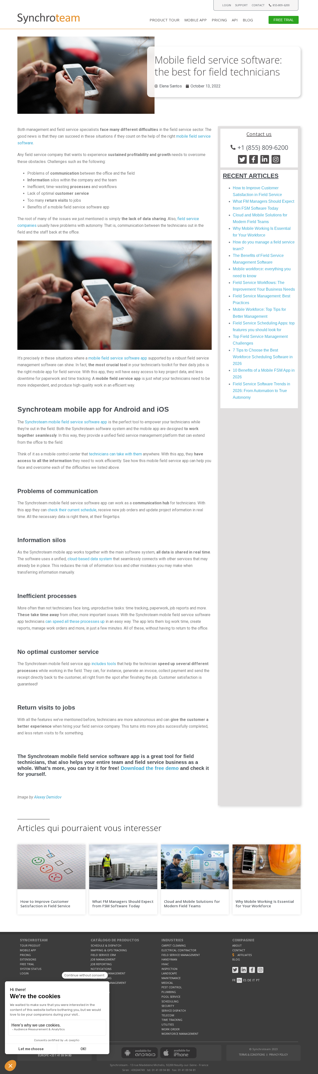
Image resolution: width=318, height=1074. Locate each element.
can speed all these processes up (75, 621)
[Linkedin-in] (264, 159)
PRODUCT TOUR (164, 19)
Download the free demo (150, 768)
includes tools (103, 663)
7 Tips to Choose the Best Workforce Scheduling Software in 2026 (263, 357)
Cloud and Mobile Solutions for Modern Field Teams (192, 903)
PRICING (219, 19)
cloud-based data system (90, 559)
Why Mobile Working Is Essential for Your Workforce (265, 903)
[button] (284, 20)
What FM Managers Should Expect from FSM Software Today (123, 903)
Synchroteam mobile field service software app (66, 422)
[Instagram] (276, 159)
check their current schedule (72, 510)
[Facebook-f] (253, 159)
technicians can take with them (115, 454)
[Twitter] (242, 159)
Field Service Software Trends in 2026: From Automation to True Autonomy (261, 390)
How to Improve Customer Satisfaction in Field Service (45, 903)
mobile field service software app (117, 358)
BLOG (248, 19)
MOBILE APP (195, 19)
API (235, 19)
